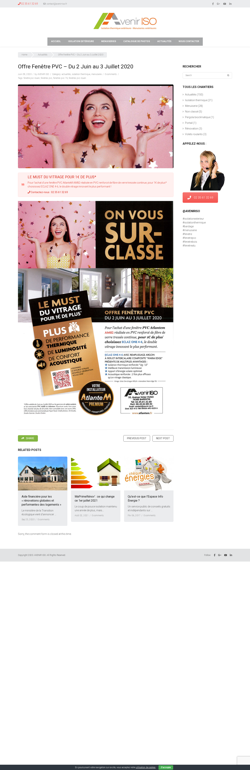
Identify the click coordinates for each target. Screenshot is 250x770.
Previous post (136, 438)
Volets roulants (194, 134)
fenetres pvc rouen (77, 78)
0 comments (111, 74)
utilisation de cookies (146, 767)
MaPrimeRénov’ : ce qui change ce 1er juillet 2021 (95, 498)
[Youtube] (225, 3)
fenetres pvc (46, 78)
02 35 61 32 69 (203, 197)
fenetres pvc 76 (60, 78)
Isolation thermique (81, 74)
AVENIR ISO (43, 74)
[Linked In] (230, 3)
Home (24, 54)
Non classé (191, 111)
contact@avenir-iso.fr (56, 4)
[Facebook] (213, 3)
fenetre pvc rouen (32, 78)
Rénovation (191, 128)
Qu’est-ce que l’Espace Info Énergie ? (145, 498)
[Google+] (219, 3)
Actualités (42, 54)
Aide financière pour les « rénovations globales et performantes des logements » (41, 500)
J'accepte (166, 767)
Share (30, 438)
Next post (163, 438)
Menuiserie (96, 74)
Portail (189, 122)
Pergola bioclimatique (197, 117)
